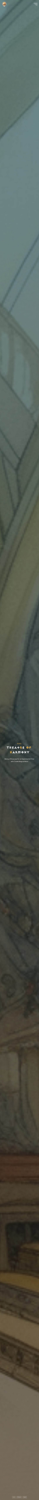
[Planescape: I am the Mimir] (4, 4)
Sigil (19, 743)
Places (19, 1497)
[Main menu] (35, 4)
